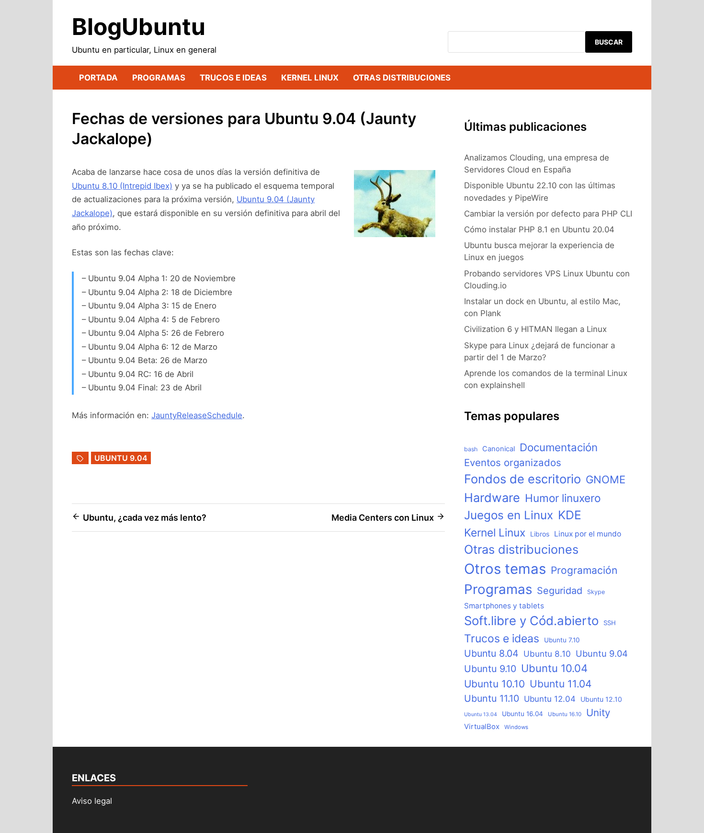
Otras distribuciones (402, 77)
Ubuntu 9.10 (490, 668)
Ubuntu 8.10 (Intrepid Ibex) (122, 186)
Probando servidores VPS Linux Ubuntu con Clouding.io (547, 279)
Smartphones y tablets (504, 605)
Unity (598, 713)
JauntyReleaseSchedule (196, 415)
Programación (584, 570)
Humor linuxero (563, 497)
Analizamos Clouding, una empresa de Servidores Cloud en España (536, 163)
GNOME (605, 479)
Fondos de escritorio (522, 478)
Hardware (492, 497)
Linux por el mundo (587, 533)
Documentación (559, 447)
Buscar (609, 42)
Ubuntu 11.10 (491, 698)
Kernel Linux (310, 77)
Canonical (498, 449)
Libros (539, 534)
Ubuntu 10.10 (494, 684)
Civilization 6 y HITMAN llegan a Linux (535, 329)
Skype (596, 591)
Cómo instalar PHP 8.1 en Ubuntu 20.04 (539, 229)
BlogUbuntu (138, 26)
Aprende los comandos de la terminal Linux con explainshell (545, 379)
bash (470, 449)
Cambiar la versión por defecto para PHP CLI (548, 213)
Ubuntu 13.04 (480, 714)
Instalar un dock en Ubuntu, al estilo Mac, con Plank (542, 307)
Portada (98, 77)
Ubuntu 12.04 (550, 699)
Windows (516, 727)
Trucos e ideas (233, 77)
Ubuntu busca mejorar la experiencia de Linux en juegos (539, 251)
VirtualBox (482, 726)
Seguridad (559, 590)
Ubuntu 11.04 (560, 684)
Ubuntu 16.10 (564, 714)
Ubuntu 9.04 (121, 458)
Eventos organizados (512, 462)
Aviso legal (92, 801)
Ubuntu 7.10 (561, 640)
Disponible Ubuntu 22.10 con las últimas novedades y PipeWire (539, 191)
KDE (569, 515)
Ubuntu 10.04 (554, 668)
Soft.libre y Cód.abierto (531, 620)
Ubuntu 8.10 (547, 654)
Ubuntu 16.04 (522, 714)
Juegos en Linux (508, 515)
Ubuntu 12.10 (601, 699)
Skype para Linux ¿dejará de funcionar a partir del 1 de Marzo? (539, 351)
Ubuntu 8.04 (491, 653)
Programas (158, 77)
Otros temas (505, 568)
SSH (609, 623)
